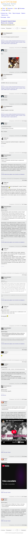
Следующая (23, 28)
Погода (3, 10)
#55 (23, 399)
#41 (23, 93)
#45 (23, 152)
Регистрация (3, 17)
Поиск (10, 13)
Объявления (10, 8)
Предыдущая (8, 28)
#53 (23, 361)
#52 (23, 349)
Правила (23, 13)
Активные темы (4, 13)
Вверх (25, 47)
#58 (23, 525)
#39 (23, 47)
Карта (16, 8)
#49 (23, 274)
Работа (3, 8)
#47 (23, 204)
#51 (23, 325)
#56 (23, 456)
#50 (23, 304)
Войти (8, 17)
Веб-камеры (22, 8)
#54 (23, 383)
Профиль (4, 34)
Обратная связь (4, 15)
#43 (23, 120)
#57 (23, 496)
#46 (23, 180)
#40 (23, 72)
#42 (23, 104)
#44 (23, 135)
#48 (23, 246)
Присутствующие (16, 13)
